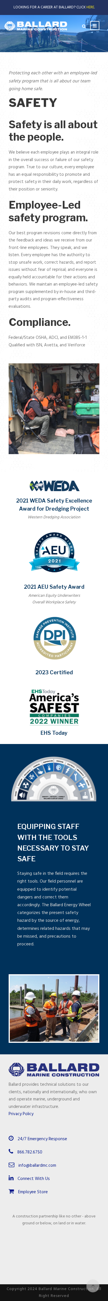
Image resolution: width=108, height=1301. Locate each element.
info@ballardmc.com (37, 1165)
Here (90, 7)
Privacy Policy (21, 1114)
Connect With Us (33, 1178)
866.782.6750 (29, 1152)
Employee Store (32, 1192)
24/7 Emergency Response (42, 1139)
